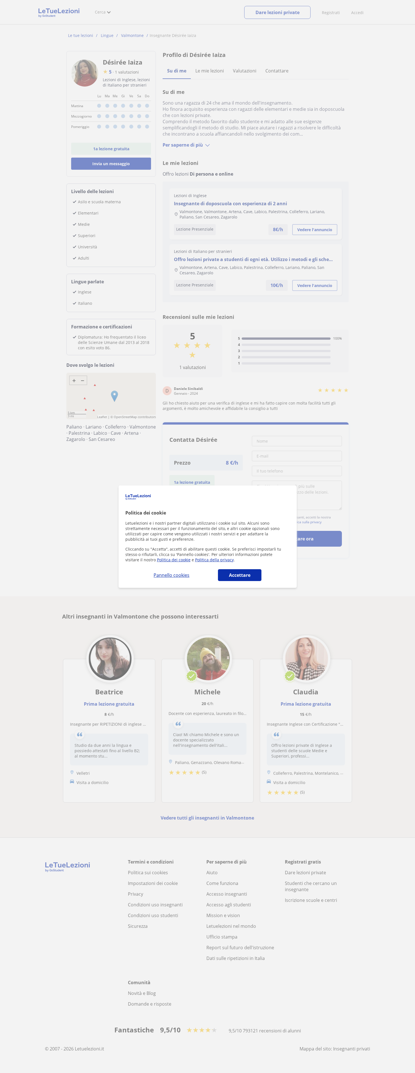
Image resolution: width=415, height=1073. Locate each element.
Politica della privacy (214, 559)
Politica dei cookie (174, 559)
